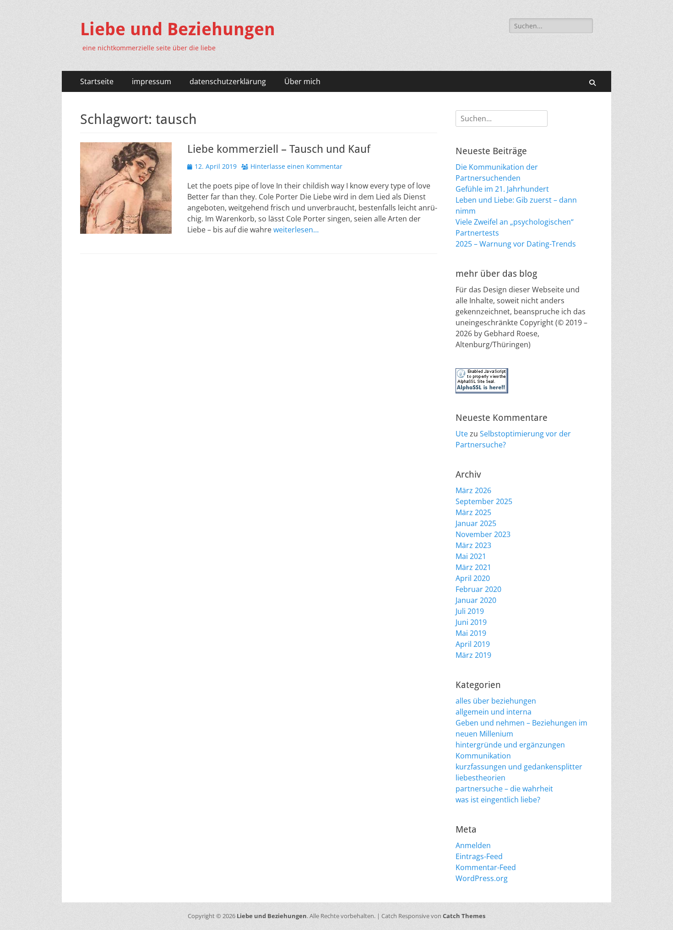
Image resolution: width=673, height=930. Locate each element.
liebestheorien (480, 778)
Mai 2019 (471, 633)
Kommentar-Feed (486, 867)
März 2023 (473, 545)
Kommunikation (483, 756)
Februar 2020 (478, 589)
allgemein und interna (494, 712)
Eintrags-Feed (479, 856)
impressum (151, 81)
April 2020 (473, 578)
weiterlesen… (296, 230)
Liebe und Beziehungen (177, 29)
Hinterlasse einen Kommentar (296, 166)
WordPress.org (482, 878)
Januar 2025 (476, 523)
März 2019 (473, 655)
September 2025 (484, 501)
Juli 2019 (470, 611)
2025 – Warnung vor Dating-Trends (516, 244)
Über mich (302, 81)
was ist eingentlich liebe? (498, 800)
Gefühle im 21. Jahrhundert (502, 189)
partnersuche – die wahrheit (504, 789)
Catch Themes (464, 916)
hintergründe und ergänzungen (510, 745)
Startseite (97, 81)
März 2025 (473, 512)
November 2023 (483, 534)
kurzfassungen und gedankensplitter (519, 767)
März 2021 (473, 567)
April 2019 (473, 644)
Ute (462, 434)
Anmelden (473, 845)
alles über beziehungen (496, 701)
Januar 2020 (476, 600)
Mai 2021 (471, 556)
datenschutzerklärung (228, 81)
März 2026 (473, 490)
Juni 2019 (471, 622)
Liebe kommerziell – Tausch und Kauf (278, 149)
